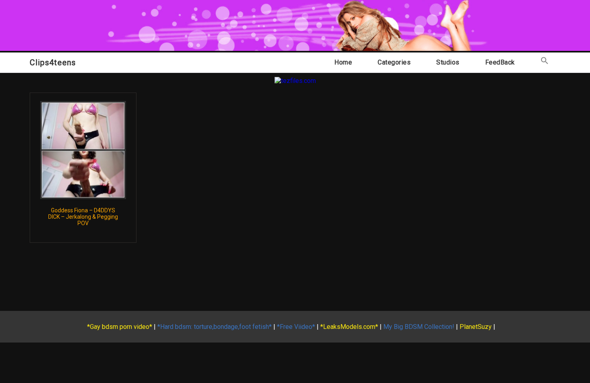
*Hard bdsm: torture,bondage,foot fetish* (214, 327)
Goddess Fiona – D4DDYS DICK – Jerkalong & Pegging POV (83, 216)
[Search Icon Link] (545, 62)
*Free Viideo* (296, 327)
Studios (448, 62)
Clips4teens (53, 62)
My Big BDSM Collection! (418, 327)
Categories (394, 62)
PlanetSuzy (476, 327)
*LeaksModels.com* (349, 327)
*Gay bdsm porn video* (119, 327)
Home (343, 62)
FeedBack (500, 62)
